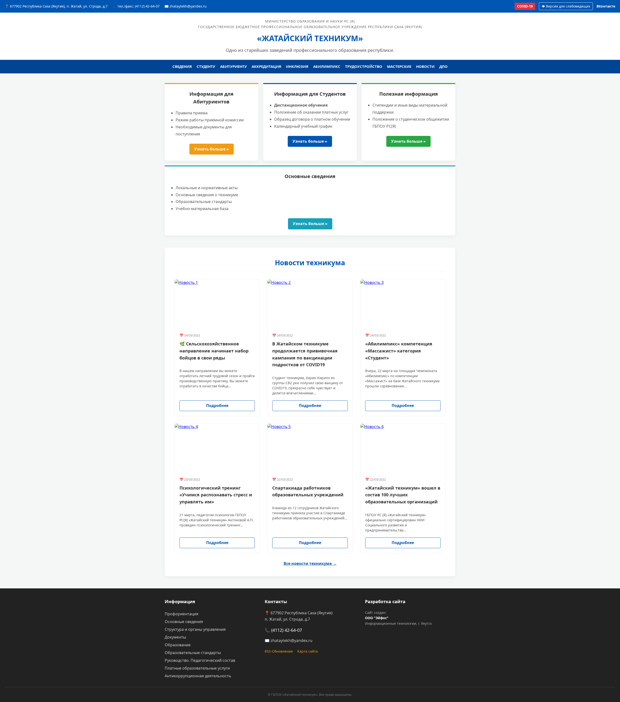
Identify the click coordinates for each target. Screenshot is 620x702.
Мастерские (399, 66)
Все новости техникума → (310, 563)
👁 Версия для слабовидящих (566, 6)
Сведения (182, 66)
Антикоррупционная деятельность (198, 676)
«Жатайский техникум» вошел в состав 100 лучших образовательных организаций (402, 495)
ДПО (443, 66)
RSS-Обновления (279, 651)
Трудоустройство (363, 66)
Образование (178, 644)
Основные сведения (184, 621)
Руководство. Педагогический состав (200, 660)
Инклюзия (297, 66)
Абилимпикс (326, 66)
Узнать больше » (211, 149)
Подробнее (217, 405)
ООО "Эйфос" (376, 618)
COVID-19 (525, 6)
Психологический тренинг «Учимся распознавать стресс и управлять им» (215, 495)
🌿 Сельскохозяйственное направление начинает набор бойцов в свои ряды (213, 351)
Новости (425, 66)
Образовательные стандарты (193, 652)
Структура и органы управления (195, 629)
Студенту (206, 66)
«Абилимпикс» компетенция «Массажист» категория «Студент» (398, 351)
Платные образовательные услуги (197, 668)
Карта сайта (307, 651)
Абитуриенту (233, 66)
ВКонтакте (606, 6)
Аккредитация (266, 66)
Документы (175, 637)
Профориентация (181, 613)
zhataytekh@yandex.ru (291, 640)
